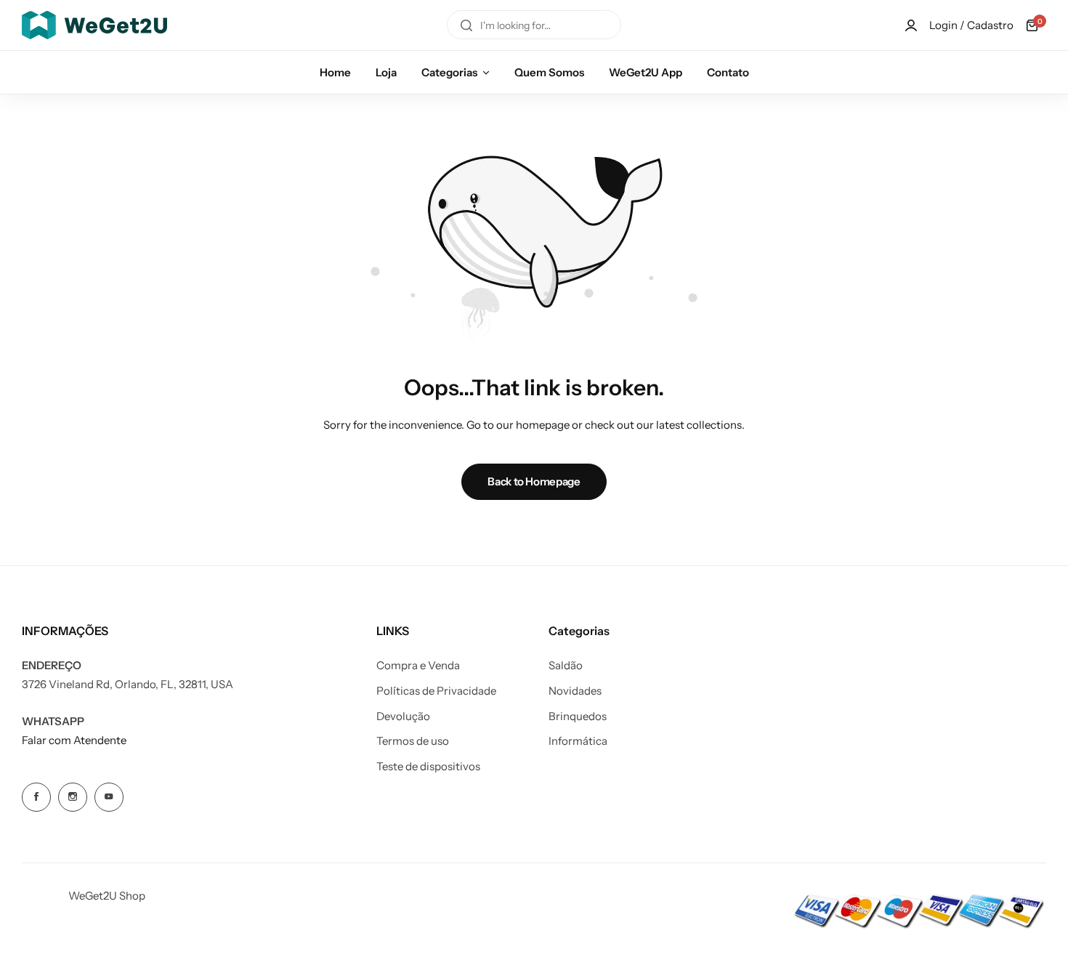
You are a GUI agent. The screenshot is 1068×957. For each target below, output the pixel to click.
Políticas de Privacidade (436, 691)
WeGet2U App (645, 72)
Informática (578, 741)
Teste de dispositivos (428, 766)
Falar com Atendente (74, 740)
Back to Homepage (534, 481)
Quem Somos (549, 72)
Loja (386, 72)
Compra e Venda (418, 665)
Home (335, 72)
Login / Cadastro (971, 25)
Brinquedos (578, 716)
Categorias (449, 72)
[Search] (466, 25)
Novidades (575, 691)
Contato (728, 72)
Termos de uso (412, 741)
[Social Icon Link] (36, 797)
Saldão (566, 665)
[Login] (911, 25)
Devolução (403, 716)
